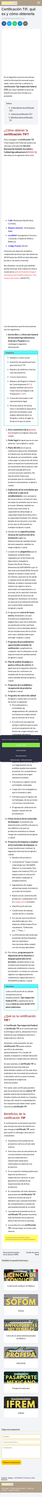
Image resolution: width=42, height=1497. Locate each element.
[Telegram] (20, 23)
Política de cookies (15, 759)
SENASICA (31, 152)
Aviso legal (5, 1488)
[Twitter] (9, 23)
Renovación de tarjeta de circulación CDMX (11, 1253)
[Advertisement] (21, 53)
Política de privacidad (26, 759)
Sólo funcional (21, 750)
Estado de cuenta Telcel (32, 1253)
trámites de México (28, 1239)
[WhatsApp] (14, 23)
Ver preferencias (21, 756)
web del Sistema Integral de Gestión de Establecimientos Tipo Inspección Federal (20, 275)
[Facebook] (4, 23)
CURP (22, 394)
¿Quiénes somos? (14, 1490)
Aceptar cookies (21, 745)
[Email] (25, 23)
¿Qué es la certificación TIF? (21, 114)
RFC (29, 384)
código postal (20, 902)
